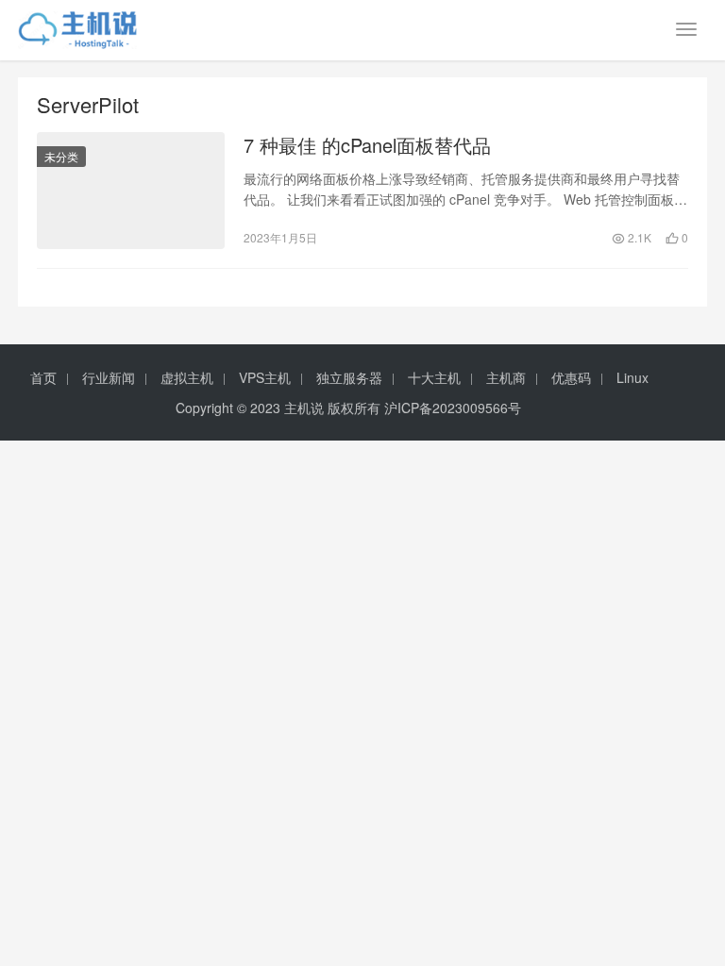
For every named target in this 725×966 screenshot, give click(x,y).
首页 (43, 377)
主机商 (506, 377)
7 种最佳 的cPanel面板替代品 (367, 145)
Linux (632, 377)
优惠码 (571, 377)
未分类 (61, 156)
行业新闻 (108, 377)
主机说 (304, 407)
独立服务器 (349, 377)
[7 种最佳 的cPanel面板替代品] (131, 190)
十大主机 (434, 377)
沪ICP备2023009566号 (452, 407)
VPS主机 (265, 377)
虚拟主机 (186, 377)
